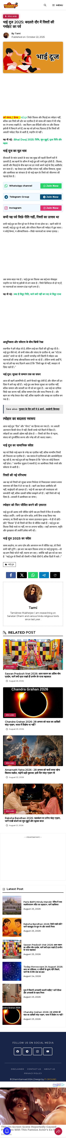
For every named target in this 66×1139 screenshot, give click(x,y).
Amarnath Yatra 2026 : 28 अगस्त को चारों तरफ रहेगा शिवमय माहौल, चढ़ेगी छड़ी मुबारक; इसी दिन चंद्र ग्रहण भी (32, 771)
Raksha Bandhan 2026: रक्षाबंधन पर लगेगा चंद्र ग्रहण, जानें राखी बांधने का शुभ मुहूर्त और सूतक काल (32, 819)
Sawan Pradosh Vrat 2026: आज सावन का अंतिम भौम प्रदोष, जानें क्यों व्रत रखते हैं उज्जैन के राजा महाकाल (32, 675)
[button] (45, 5)
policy (37, 1073)
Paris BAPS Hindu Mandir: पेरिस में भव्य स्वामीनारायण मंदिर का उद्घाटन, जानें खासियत (42, 903)
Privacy (28, 1073)
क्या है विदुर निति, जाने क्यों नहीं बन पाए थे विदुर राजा (37, 294)
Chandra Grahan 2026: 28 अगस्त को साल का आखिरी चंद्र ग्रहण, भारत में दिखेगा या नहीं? (32, 723)
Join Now (52, 185)
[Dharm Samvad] (12, 5)
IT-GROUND (50, 1079)
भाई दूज (23, 117)
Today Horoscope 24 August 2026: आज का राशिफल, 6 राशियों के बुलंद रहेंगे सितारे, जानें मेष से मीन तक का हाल (43, 969)
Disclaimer (17, 1069)
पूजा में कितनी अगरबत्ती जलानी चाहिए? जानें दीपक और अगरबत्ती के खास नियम (42, 991)
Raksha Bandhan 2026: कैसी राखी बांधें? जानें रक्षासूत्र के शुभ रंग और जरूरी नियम (42, 925)
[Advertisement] (33, 95)
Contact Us (34, 1069)
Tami (18, 33)
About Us (49, 1069)
